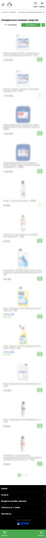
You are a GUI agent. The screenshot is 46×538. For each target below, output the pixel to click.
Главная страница (8, 12)
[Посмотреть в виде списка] (43, 25)
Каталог (5, 535)
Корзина (41, 535)
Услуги (4, 495)
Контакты (6, 514)
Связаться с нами (10, 507)
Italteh (4, 488)
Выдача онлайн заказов (13, 501)
